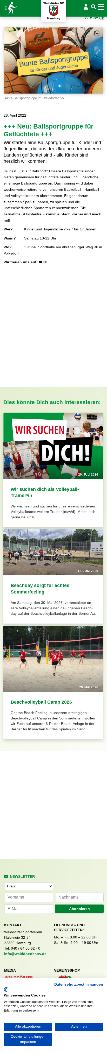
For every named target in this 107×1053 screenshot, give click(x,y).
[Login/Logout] (85, 7)
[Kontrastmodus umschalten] (102, 17)
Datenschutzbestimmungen (78, 984)
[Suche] (93, 7)
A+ (95, 17)
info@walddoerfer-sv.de (25, 954)
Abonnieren (79, 909)
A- (87, 17)
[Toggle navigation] (102, 7)
